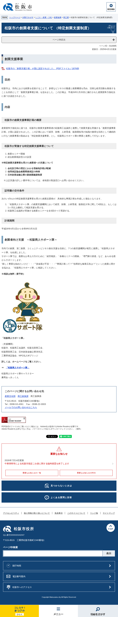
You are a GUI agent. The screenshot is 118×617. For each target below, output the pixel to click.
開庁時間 (16, 565)
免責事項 (59, 513)
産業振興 (57, 17)
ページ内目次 (59, 39)
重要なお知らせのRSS (86, 473)
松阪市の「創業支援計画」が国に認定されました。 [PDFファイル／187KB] (42, 68)
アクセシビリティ (11, 513)
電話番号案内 (18, 576)
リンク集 (94, 513)
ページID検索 (10, 547)
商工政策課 (23, 396)
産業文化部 (10, 396)
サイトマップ (109, 513)
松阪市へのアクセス (22, 587)
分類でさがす (27, 17)
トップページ (14, 17)
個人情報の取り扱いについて (37, 513)
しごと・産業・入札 (43, 17)
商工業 (66, 17)
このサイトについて (76, 513)
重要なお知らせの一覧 (32, 473)
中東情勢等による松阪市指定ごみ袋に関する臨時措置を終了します (37, 463)
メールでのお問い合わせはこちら (21, 407)
